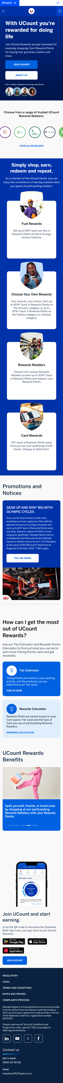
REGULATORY (10, 975)
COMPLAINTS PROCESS (16, 1000)
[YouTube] (17, 1039)
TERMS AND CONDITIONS (17, 988)
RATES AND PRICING (14, 994)
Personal (7, 2)
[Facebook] (39, 1039)
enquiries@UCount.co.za (17, 1073)
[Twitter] (28, 1039)
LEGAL (6, 981)
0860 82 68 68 (12, 1062)
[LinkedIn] (7, 1039)
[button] (12, 132)
